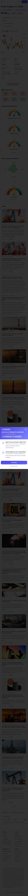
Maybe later (14, 466)
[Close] (26, 429)
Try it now (14, 462)
